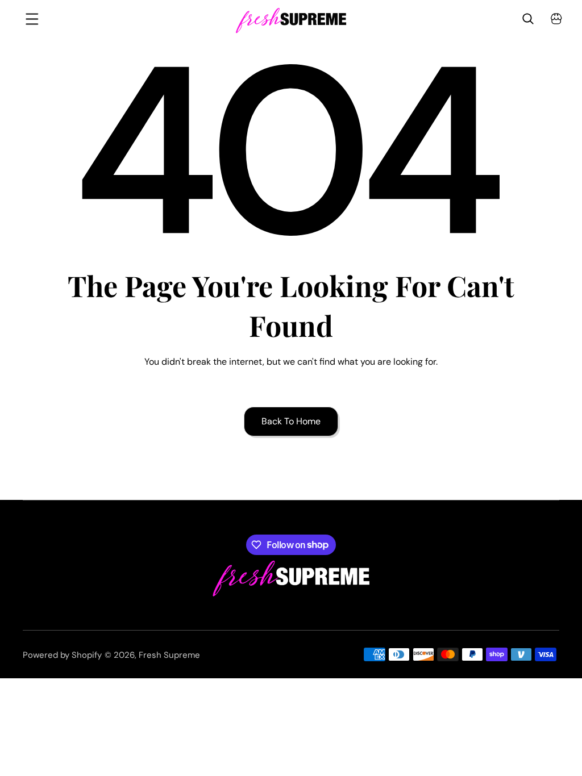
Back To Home (291, 421)
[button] (25, 18)
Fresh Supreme (169, 655)
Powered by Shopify (62, 655)
